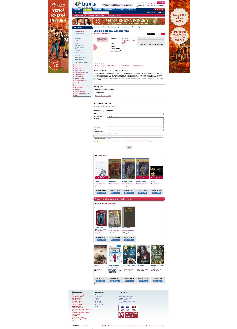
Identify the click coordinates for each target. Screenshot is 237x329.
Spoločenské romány (80, 57)
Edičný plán (121, 295)
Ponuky (87, 9)
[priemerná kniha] (100, 63)
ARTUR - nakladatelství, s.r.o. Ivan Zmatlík (128, 40)
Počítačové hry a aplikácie (82, 93)
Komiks (77, 43)
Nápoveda (91, 15)
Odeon (97, 298)
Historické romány (79, 36)
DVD (76, 95)
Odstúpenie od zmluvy (125, 298)
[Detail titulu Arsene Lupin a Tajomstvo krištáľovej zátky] (101, 218)
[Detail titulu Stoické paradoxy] (115, 218)
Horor (76, 40)
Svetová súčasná (79, 61)
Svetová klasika (126, 27)
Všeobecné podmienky (80, 15)
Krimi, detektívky (79, 45)
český (123, 43)
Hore (163, 325)
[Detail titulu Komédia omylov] (128, 168)
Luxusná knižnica (100, 295)
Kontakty (119, 15)
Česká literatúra (79, 67)
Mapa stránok (143, 325)
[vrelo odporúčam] (103, 63)
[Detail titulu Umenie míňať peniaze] (158, 255)
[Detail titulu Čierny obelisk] (128, 217)
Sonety (97, 181)
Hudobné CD (78, 89)
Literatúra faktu (79, 76)
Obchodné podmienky (154, 325)
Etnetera (88, 325)
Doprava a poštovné (100, 15)
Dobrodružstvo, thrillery (80, 35)
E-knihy (121, 9)
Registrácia (160, 12)
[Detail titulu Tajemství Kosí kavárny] (115, 254)
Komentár (96, 118)
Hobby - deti (78, 38)
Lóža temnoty (126, 265)
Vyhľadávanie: (78, 12)
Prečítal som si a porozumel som (129, 140)
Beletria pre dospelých (114, 27)
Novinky (77, 9)
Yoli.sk (97, 299)
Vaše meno (97, 127)
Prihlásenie (151, 12)
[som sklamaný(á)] (96, 63)
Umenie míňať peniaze (157, 265)
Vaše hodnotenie (98, 116)
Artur (123, 38)
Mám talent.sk (99, 304)
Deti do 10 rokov (79, 68)
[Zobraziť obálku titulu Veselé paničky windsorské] (101, 47)
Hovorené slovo (79, 87)
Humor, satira (78, 41)
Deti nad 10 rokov (79, 70)
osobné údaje (134, 325)
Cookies (128, 325)
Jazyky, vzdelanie (79, 74)
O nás (131, 9)
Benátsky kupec (113, 181)
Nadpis (95, 113)
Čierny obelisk (126, 227)
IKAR (77, 325)
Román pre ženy (79, 52)
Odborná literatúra (79, 78)
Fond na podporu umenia (81, 72)
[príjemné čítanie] (101, 63)
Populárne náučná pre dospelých (82, 309)
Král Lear (152, 181)
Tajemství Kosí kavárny (114, 265)
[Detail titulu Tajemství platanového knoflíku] (144, 255)
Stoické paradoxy (113, 227)
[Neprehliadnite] (150, 4)
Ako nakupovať (122, 299)
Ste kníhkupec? (119, 325)
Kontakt (104, 325)
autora (105, 155)
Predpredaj (97, 9)
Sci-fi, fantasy (78, 55)
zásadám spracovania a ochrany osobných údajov (138, 140)
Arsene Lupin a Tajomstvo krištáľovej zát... (100, 229)
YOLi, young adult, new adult (81, 62)
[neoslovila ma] (98, 63)
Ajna (96, 306)
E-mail (95, 129)
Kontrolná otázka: (99, 134)
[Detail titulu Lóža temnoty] (129, 254)
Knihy (104, 27)
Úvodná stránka (98, 27)
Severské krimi (99, 303)
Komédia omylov (127, 181)
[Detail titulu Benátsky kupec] (115, 169)
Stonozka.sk (98, 296)
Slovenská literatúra (80, 84)
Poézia (76, 48)
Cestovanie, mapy (79, 65)
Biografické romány (79, 33)
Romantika (77, 54)
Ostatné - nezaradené (80, 47)
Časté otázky (111, 15)
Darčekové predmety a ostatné (83, 85)
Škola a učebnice (109, 9)
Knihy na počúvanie (80, 91)
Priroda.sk (98, 301)
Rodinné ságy (78, 50)
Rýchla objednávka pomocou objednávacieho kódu (126, 302)
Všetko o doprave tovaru (125, 296)
